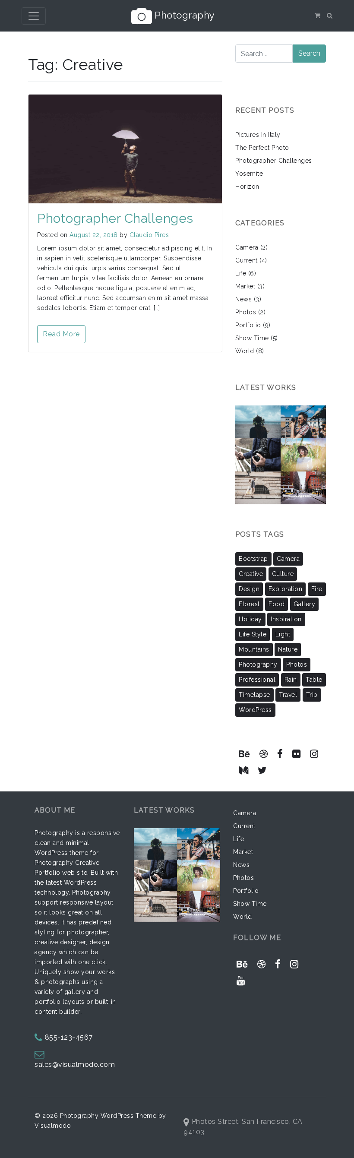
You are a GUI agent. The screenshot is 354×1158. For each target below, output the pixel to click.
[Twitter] (262, 770)
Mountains (254, 649)
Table (314, 679)
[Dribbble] (264, 754)
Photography (183, 14)
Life (240, 273)
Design (249, 588)
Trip (312, 694)
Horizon (247, 186)
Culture (283, 573)
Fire (316, 588)
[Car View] (303, 481)
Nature (287, 649)
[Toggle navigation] (34, 16)
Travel (288, 694)
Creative (251, 573)
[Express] (263, 416)
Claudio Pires (149, 234)
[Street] (304, 416)
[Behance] (244, 754)
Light (283, 634)
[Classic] (306, 449)
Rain (290, 679)
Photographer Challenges (115, 218)
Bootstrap (253, 558)
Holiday (250, 619)
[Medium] (243, 770)
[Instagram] (314, 754)
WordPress (255, 709)
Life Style (252, 634)
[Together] (267, 482)
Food (276, 604)
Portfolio (248, 325)
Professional (257, 679)
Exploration (286, 588)
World (244, 351)
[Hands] (260, 449)
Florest (249, 604)
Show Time (252, 338)
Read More (61, 334)
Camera (246, 247)
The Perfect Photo (262, 147)
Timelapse (254, 694)
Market (245, 286)
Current (246, 260)
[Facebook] (280, 754)
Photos (245, 312)
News (243, 299)
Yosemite (249, 173)
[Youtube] (241, 980)
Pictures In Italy (258, 134)
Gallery (305, 604)
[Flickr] (296, 754)
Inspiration (286, 619)
